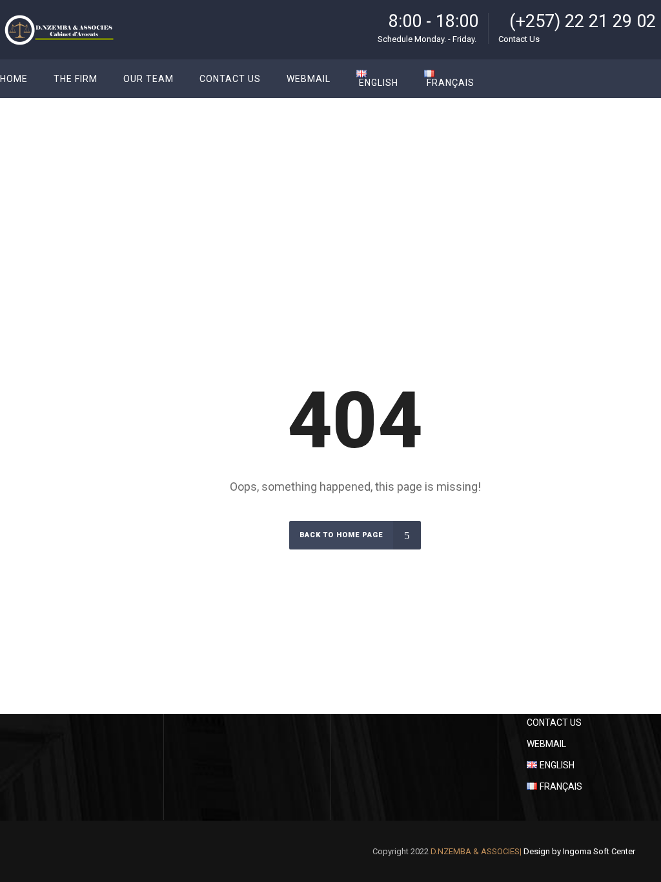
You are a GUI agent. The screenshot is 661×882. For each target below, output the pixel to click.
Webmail (546, 744)
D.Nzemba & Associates (566, 163)
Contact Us (554, 722)
